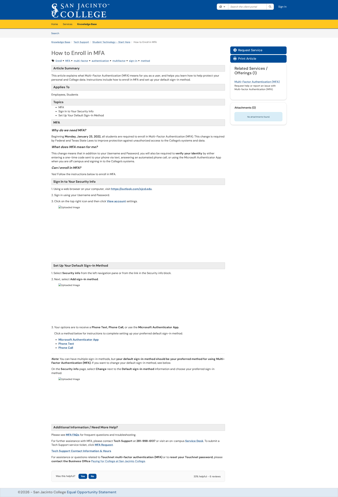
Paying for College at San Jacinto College (118, 461)
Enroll (59, 60)
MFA (67, 60)
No (92, 476)
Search (56, 33)
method (145, 60)
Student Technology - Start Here (111, 42)
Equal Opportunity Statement (91, 492)
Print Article (246, 58)
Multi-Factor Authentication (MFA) (257, 82)
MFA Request (104, 445)
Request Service (247, 50)
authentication (100, 60)
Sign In (282, 6)
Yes (83, 476)
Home (54, 24)
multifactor (119, 60)
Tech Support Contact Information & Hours (81, 451)
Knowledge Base (87, 24)
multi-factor (81, 60)
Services (67, 24)
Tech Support (81, 42)
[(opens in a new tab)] (80, 11)
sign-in (133, 60)
